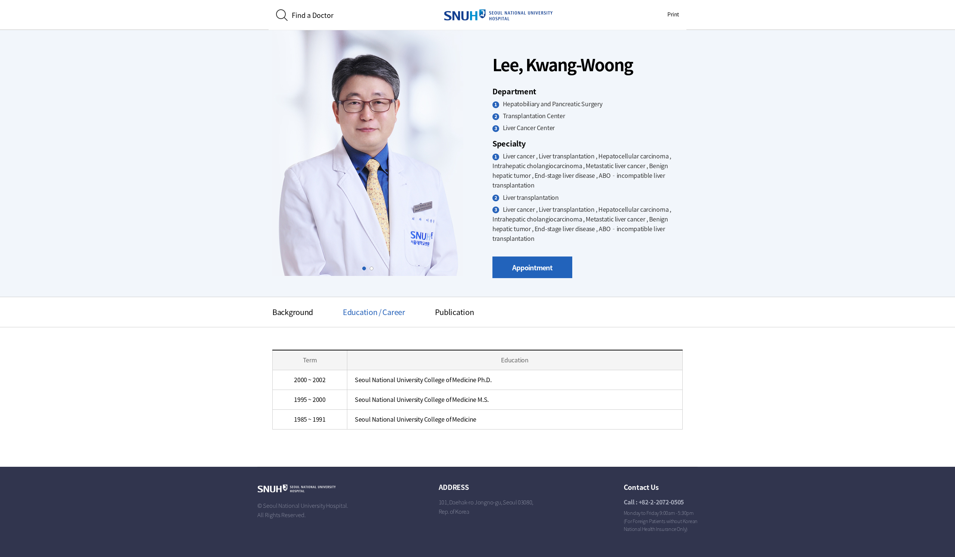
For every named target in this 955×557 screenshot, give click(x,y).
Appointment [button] (532, 267)
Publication (454, 311)
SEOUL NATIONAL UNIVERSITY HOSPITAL (498, 15)
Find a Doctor (313, 15)
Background (292, 311)
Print (673, 14)
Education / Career (374, 311)
